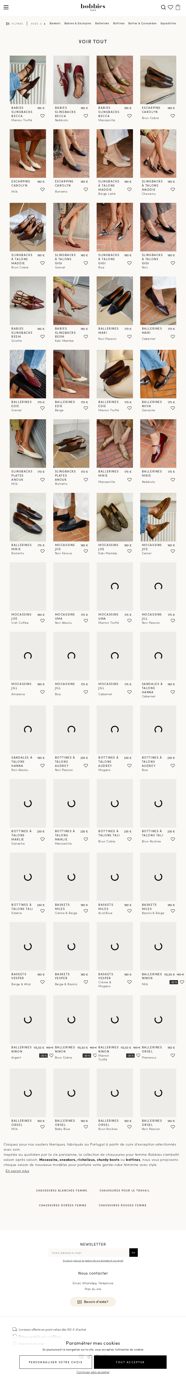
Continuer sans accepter (93, 1372)
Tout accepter (130, 1362)
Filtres (17, 23)
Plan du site (93, 1289)
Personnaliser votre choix (56, 1362)
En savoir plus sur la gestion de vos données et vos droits (93, 1260)
